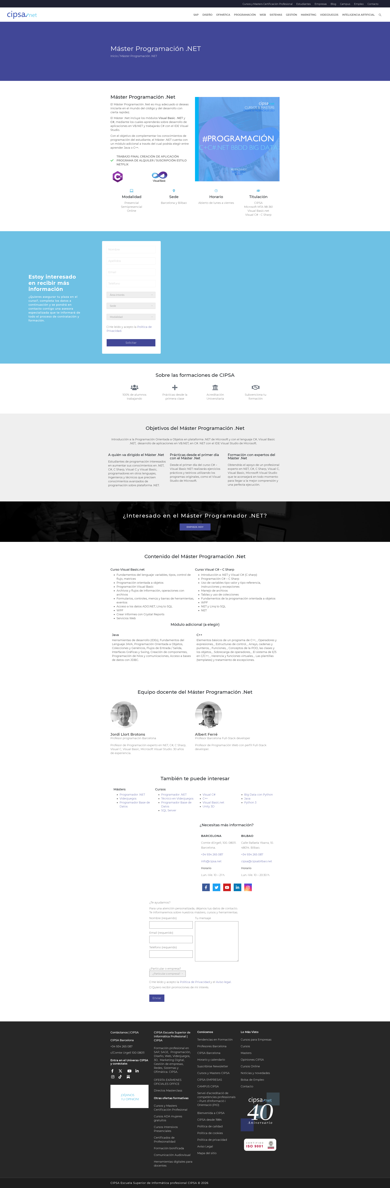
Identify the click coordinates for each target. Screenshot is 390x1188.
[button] (380, 15)
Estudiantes (303, 4)
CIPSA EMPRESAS (209, 1079)
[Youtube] (227, 887)
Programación (245, 14)
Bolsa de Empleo (252, 1079)
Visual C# (209, 794)
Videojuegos (329, 14)
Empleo (359, 4)
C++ (205, 798)
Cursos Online (250, 1066)
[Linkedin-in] (237, 887)
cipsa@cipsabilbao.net (256, 861)
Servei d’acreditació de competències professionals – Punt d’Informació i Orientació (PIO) (216, 1099)
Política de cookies (210, 1133)
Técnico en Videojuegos (177, 798)
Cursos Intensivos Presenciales (166, 1129)
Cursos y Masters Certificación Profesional (267, 4)
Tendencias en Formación (215, 1039)
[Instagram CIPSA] (114, 1078)
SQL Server (168, 810)
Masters (246, 1053)
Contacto (372, 4)
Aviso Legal (205, 1146)
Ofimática (223, 14)
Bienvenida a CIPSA (211, 1113)
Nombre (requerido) (163, 918)
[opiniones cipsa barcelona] (129, 1096)
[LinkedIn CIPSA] (138, 1072)
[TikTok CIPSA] (122, 1078)
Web (263, 14)
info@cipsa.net (211, 861)
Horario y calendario (211, 1059)
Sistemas (276, 14)
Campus (345, 4)
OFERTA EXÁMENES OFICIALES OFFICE (167, 1082)
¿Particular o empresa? (165, 968)
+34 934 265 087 (212, 854)
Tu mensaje (203, 918)
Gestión (291, 14)
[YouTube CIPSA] (130, 1072)
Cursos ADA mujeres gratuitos (168, 1118)
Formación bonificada (169, 1148)
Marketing (308, 14)
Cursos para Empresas (256, 1039)
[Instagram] (248, 887)
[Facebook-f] (206, 887)
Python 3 (250, 802)
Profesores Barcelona (212, 1046)
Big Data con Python (258, 794)
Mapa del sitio (206, 1153)
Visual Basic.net (213, 802)
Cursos (245, 1046)
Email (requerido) (161, 932)
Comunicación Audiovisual (172, 1155)
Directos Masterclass (168, 1090)
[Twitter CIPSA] (122, 1072)
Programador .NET (132, 794)
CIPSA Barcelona (208, 1053)
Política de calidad (210, 1126)
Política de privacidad (212, 1139)
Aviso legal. (223, 982)
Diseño (207, 14)
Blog (333, 4)
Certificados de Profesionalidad (164, 1139)
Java (247, 798)
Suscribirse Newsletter (212, 1066)
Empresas (321, 4)
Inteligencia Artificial (358, 14)
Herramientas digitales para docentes (173, 1163)
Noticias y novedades (255, 1073)
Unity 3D (208, 806)
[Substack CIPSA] (130, 1078)
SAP (196, 14)
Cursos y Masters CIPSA (213, 1073)
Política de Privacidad (195, 982)
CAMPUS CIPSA (208, 1086)
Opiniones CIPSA (252, 1059)
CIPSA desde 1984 (209, 1119)
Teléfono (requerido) (163, 947)
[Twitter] (216, 887)
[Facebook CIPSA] (114, 1072)
